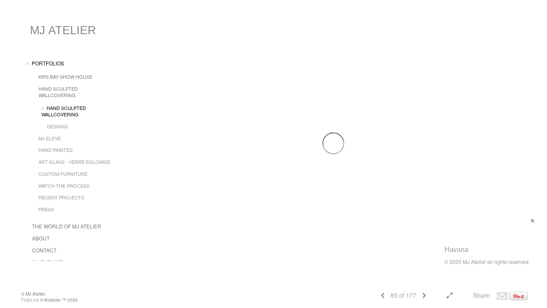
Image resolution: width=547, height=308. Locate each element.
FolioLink (30, 300)
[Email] (502, 295)
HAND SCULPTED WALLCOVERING (58, 92)
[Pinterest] (518, 295)
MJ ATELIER (63, 30)
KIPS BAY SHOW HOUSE (65, 76)
